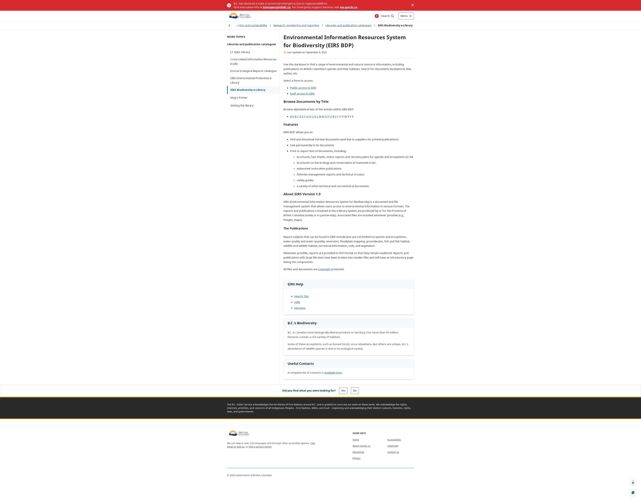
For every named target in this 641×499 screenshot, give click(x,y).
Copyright (392, 445)
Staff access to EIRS (302, 93)
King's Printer (239, 97)
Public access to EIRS (303, 88)
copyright (324, 269)
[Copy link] (633, 493)
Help (297, 302)
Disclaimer (358, 452)
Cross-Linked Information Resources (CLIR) (253, 61)
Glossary (299, 308)
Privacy (356, 458)
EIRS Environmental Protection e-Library (251, 80)
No (355, 390)
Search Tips (301, 296)
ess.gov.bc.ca (348, 7)
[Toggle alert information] (377, 16)
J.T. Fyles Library (240, 52)
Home (356, 439)
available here (333, 373)
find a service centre (260, 446)
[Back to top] (633, 482)
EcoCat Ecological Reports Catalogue (253, 71)
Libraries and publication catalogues (348, 25)
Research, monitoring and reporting (296, 25)
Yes (343, 390)
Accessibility (394, 439)
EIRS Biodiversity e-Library (247, 90)
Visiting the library (241, 105)
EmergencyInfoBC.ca (277, 7)
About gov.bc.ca (361, 445)
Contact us (393, 452)
